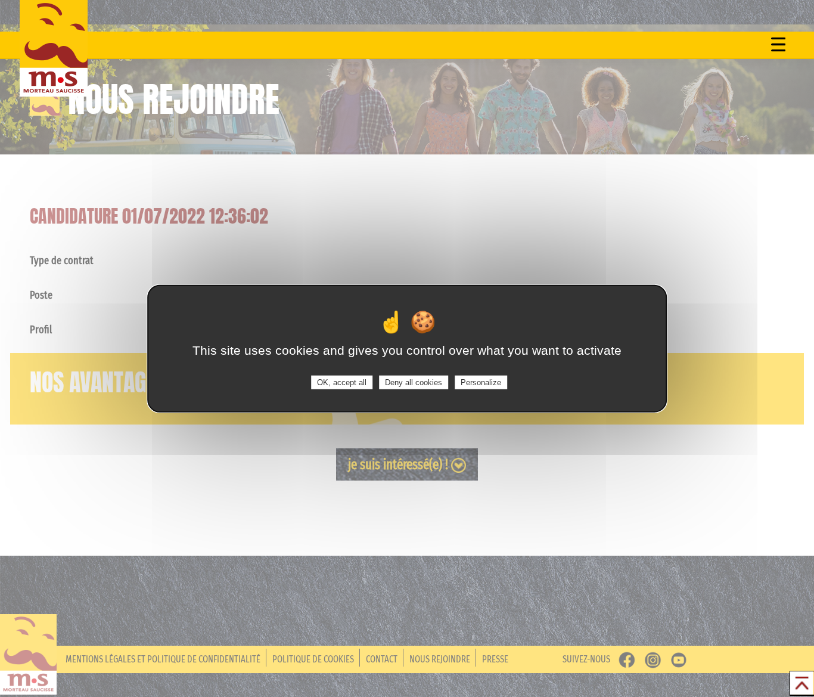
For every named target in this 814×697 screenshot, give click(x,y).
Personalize (481, 382)
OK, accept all (341, 382)
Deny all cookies (413, 382)
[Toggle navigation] (778, 44)
